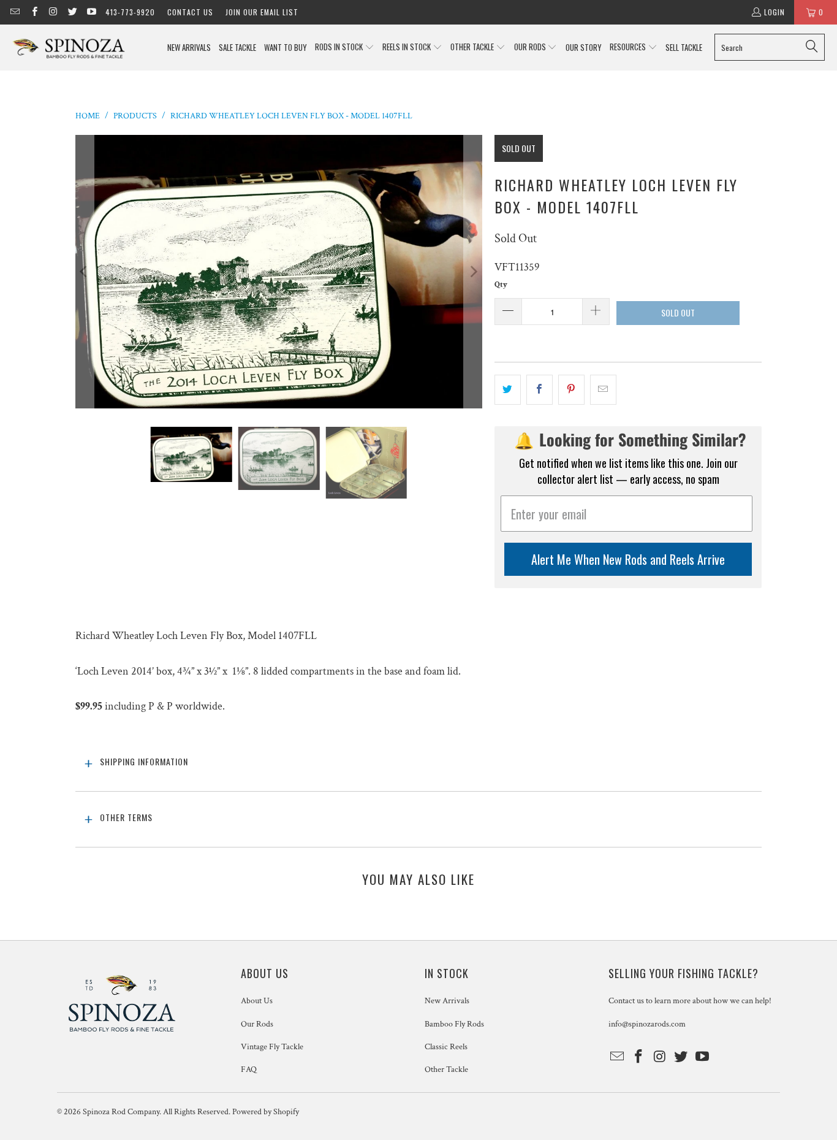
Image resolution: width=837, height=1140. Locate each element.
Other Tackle (446, 1069)
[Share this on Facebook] (539, 390)
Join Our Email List (261, 12)
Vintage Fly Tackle (272, 1046)
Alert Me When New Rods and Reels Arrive (628, 559)
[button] (344, 47)
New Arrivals (447, 1000)
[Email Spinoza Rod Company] (14, 12)
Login (774, 12)
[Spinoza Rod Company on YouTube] (91, 12)
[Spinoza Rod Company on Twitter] (72, 12)
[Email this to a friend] (603, 390)
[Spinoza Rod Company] (69, 47)
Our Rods (257, 1024)
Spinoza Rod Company (121, 1111)
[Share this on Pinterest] (571, 390)
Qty (500, 285)
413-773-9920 (130, 12)
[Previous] (84, 272)
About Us (257, 1000)
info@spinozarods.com (647, 1024)
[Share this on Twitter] (507, 390)
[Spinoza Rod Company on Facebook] (33, 12)
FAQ (249, 1069)
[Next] (473, 272)
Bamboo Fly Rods (454, 1024)
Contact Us (190, 12)
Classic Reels (446, 1046)
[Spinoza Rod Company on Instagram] (53, 12)
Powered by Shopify (265, 1111)
